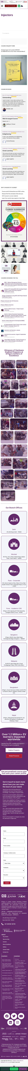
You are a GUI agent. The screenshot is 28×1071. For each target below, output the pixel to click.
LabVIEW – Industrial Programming (18, 1000)
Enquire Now (23, 1068)
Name (4, 831)
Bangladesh (14, 687)
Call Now (6, 1068)
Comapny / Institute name (9, 853)
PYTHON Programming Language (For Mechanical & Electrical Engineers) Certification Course (20, 972)
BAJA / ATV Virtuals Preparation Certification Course (12, 95)
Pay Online (5, 936)
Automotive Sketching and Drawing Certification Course (20, 981)
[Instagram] (17, 1022)
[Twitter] (14, 1016)
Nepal (14, 715)
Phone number (6, 845)
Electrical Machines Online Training (19, 991)
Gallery (4, 947)
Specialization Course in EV (7, 975)
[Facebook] (7, 1016)
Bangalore (14, 635)
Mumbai (14, 554)
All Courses (17, 959)
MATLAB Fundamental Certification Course (19, 1002)
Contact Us (5, 952)
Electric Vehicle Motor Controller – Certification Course (7, 989)
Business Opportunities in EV (7, 970)
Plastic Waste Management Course (19, 1005)
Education (5, 874)
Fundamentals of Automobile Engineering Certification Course (13, 131)
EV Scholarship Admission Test (7, 972)
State (4, 860)
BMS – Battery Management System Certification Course (7, 986)
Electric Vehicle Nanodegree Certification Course (7, 982)
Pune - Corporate (14, 580)
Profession (5, 867)
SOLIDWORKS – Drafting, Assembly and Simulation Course (20, 963)
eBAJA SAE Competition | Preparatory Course (19, 989)
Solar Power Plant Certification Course (20, 1008)
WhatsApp (15, 1068)
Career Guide (6, 949)
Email (4, 838)
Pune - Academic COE (14, 608)
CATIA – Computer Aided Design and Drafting (20, 986)
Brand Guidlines (7, 944)
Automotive (6, 33)
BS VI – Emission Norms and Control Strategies (20, 978)
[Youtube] (21, 1016)
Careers (5, 941)
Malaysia (14, 661)
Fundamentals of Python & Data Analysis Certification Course (20, 970)
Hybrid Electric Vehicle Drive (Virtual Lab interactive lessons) (7, 978)
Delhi (14, 529)
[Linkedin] (10, 1022)
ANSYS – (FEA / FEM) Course (20, 960)
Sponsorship (6, 939)
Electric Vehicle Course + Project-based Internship (11, 166)
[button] (2, 5)
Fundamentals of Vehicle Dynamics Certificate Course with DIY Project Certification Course (7, 998)
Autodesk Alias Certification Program (19, 967)
